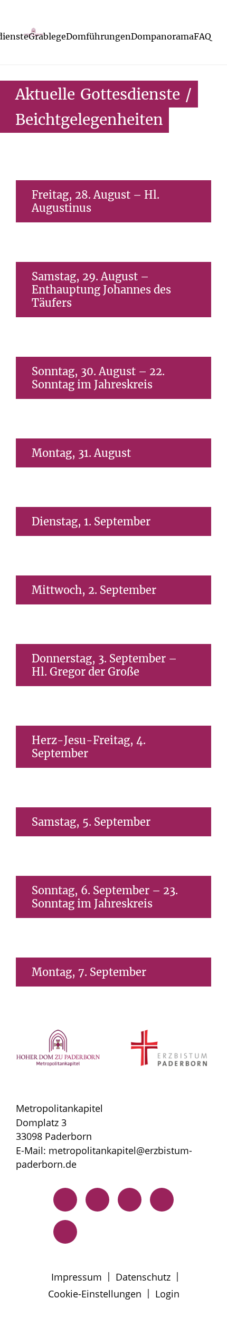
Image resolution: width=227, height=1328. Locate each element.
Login (167, 1293)
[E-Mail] (97, 1200)
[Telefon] (65, 1200)
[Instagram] (129, 1200)
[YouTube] (65, 1232)
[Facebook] (162, 1200)
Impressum (76, 1277)
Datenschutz (143, 1277)
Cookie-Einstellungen (94, 1293)
